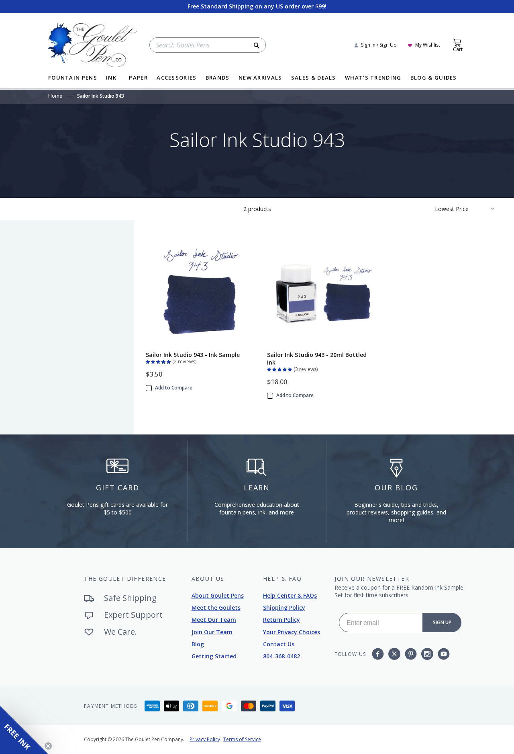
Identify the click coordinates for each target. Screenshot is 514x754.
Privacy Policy (205, 739)
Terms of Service (242, 739)
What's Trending (373, 78)
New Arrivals (260, 78)
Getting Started (214, 656)
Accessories (176, 78)
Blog (198, 644)
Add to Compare (173, 388)
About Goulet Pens (218, 595)
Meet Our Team (214, 619)
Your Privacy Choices (291, 632)
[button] (159, 361)
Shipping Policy (284, 607)
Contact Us (278, 644)
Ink (111, 78)
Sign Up (442, 622)
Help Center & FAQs (290, 595)
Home (55, 96)
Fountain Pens (72, 78)
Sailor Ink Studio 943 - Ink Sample (193, 355)
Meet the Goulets (216, 607)
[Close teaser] (48, 746)
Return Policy (281, 619)
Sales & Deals (313, 78)
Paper (138, 78)
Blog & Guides (433, 78)
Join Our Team (212, 632)
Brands (218, 78)
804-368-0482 (281, 656)
